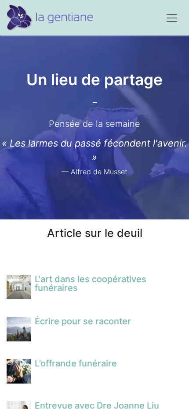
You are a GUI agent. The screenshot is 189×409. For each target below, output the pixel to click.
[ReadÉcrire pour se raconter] (19, 329)
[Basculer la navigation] (171, 18)
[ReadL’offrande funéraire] (19, 371)
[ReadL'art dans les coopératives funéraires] (19, 287)
